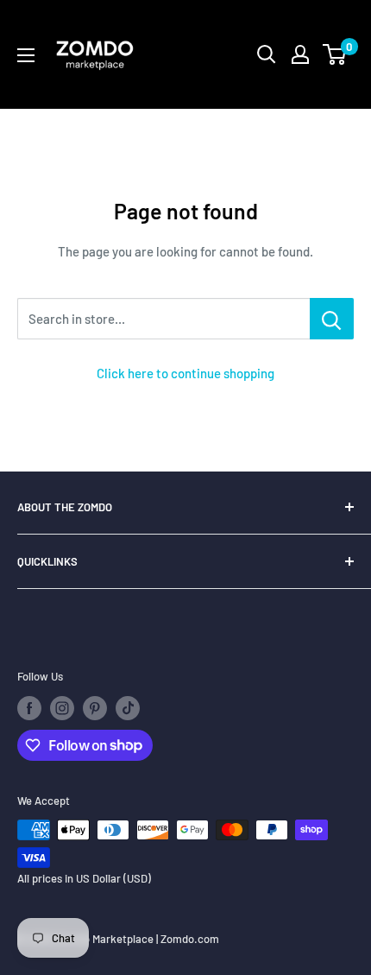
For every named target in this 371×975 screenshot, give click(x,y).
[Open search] (266, 54)
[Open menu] (26, 55)
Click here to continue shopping (185, 373)
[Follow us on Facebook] (29, 708)
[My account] (300, 54)
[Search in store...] (332, 318)
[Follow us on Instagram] (62, 708)
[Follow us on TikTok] (128, 708)
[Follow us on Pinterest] (95, 708)
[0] (335, 54)
